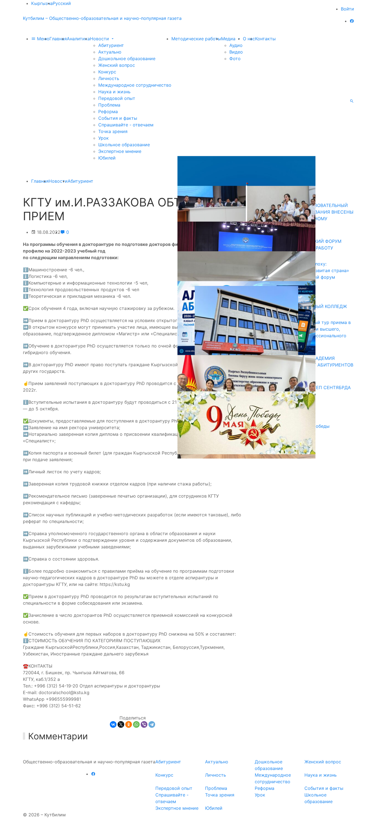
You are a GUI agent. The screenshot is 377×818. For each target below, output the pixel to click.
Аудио (236, 45)
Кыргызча (42, 3)
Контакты (265, 38)
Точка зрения (113, 131)
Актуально (109, 52)
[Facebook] (352, 21)
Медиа (229, 38)
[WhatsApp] (136, 724)
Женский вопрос (116, 65)
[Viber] (144, 724)
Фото (235, 58)
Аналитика (78, 38)
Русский (62, 3)
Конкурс (107, 72)
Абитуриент (111, 45)
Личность (108, 78)
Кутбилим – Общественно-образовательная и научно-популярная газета (102, 18)
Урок (103, 138)
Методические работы (196, 38)
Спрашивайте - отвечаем (125, 125)
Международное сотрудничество (134, 85)
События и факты (117, 118)
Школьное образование (124, 144)
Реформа (108, 111)
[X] (121, 724)
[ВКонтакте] (113, 724)
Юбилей (107, 158)
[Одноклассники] (128, 724)
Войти (347, 9)
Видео (236, 52)
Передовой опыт (116, 98)
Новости (100, 38)
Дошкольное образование (126, 58)
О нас (249, 38)
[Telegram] (151, 724)
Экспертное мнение (119, 151)
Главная (58, 38)
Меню (42, 38)
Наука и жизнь (114, 91)
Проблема (109, 105)
